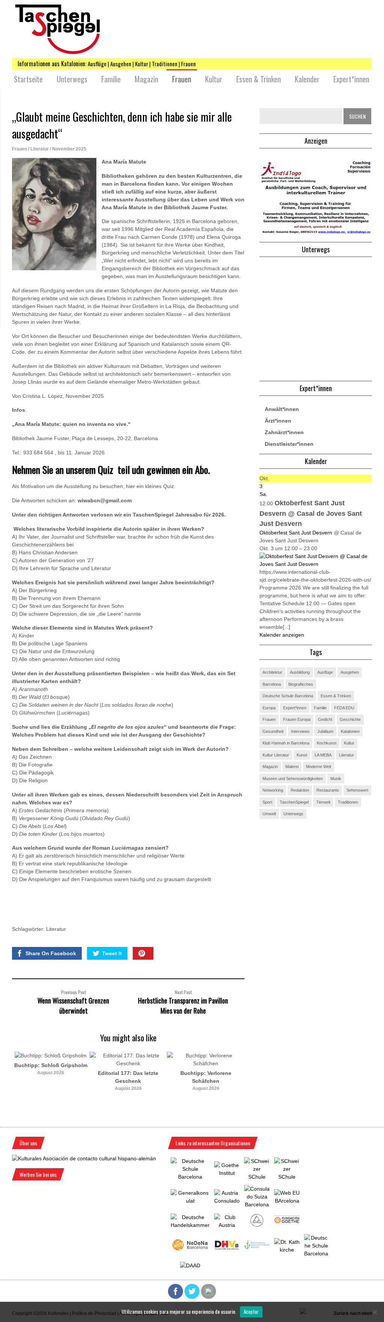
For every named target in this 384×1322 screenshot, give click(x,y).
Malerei (291, 766)
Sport (267, 802)
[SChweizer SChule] (257, 1177)
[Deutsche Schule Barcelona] (190, 1177)
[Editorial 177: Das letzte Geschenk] (128, 1063)
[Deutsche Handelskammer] (190, 1225)
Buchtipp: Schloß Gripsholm (50, 1065)
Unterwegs (72, 79)
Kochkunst (326, 743)
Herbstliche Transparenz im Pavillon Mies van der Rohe (183, 1005)
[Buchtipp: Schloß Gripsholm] (51, 1055)
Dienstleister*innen (289, 444)
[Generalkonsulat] (190, 1201)
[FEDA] (287, 1177)
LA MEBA (323, 755)
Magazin (146, 79)
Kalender (307, 79)
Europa (269, 708)
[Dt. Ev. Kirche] (257, 1248)
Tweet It (112, 953)
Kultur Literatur (275, 755)
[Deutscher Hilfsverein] (227, 1248)
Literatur (39, 149)
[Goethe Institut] (227, 1173)
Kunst (302, 755)
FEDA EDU (344, 708)
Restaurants (327, 790)
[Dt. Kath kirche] (287, 1250)
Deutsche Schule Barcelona (287, 696)
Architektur (272, 672)
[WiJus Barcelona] (316, 1253)
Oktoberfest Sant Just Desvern (296, 533)
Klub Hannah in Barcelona (285, 743)
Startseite (28, 79)
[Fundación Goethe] (287, 1224)
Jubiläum (325, 731)
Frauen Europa (296, 719)
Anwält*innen (282, 409)
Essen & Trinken (258, 79)
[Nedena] (190, 1251)
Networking (272, 790)
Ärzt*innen (278, 421)
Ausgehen (349, 672)
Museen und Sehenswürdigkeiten (292, 778)
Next (259, 1087)
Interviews (300, 731)
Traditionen (348, 802)
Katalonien (350, 731)
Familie (111, 79)
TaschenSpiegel (294, 802)
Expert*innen (351, 79)
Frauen (181, 79)
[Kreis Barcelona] (257, 1226)
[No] (374, 1312)
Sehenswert (357, 790)
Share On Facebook (51, 953)
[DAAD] (190, 1265)
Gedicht (325, 719)
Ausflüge (325, 672)
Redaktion (300, 790)
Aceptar (251, 1311)
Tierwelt (323, 802)
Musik (335, 778)
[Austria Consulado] (227, 1201)
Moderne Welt (318, 766)
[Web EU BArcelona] (287, 1201)
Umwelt (269, 813)
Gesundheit (273, 731)
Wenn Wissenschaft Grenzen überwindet (73, 1005)
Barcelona (271, 684)
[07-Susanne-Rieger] (316, 232)
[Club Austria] (227, 1225)
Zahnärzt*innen (284, 432)
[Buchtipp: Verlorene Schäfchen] (205, 1063)
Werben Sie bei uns (38, 1174)
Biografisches (300, 684)
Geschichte (350, 719)
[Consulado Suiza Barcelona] (257, 1204)
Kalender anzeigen (282, 635)
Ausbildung (300, 672)
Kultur (213, 79)
